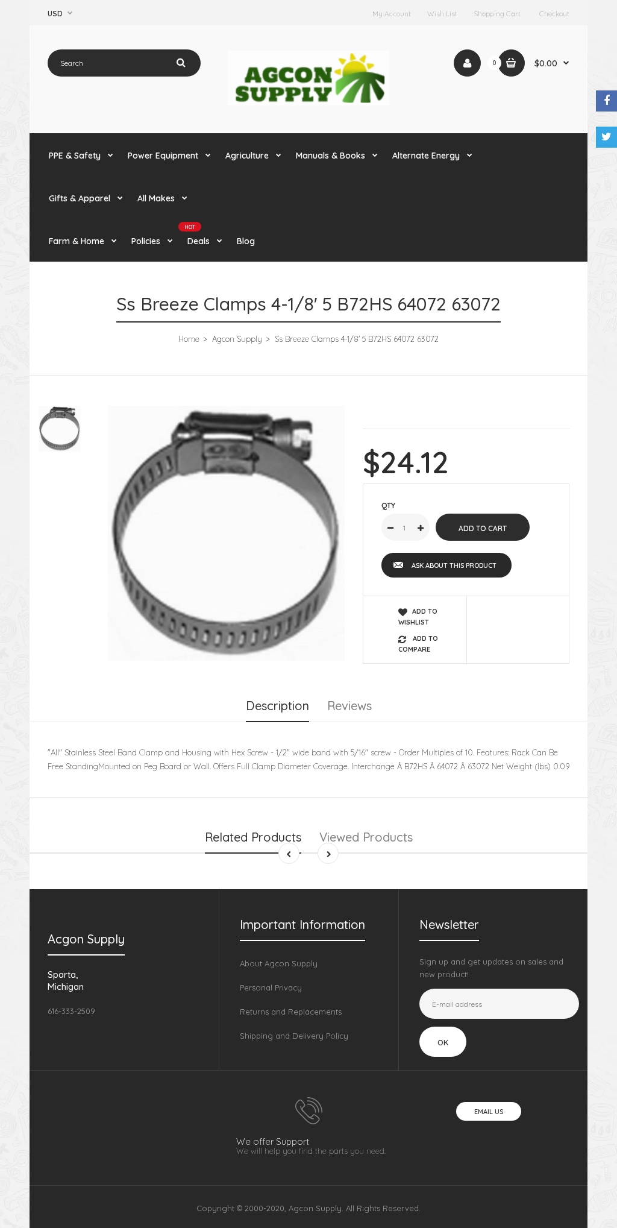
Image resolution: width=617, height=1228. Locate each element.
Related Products (253, 837)
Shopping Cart (497, 13)
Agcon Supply (237, 339)
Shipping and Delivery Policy (294, 1036)
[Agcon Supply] (309, 102)
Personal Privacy (271, 987)
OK (442, 1042)
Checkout (554, 13)
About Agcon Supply (279, 963)
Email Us (488, 1111)
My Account (391, 13)
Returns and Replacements (291, 1011)
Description (277, 705)
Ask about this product (454, 565)
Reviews (349, 705)
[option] (226, 533)
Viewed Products (366, 837)
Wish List (442, 13)
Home (188, 339)
